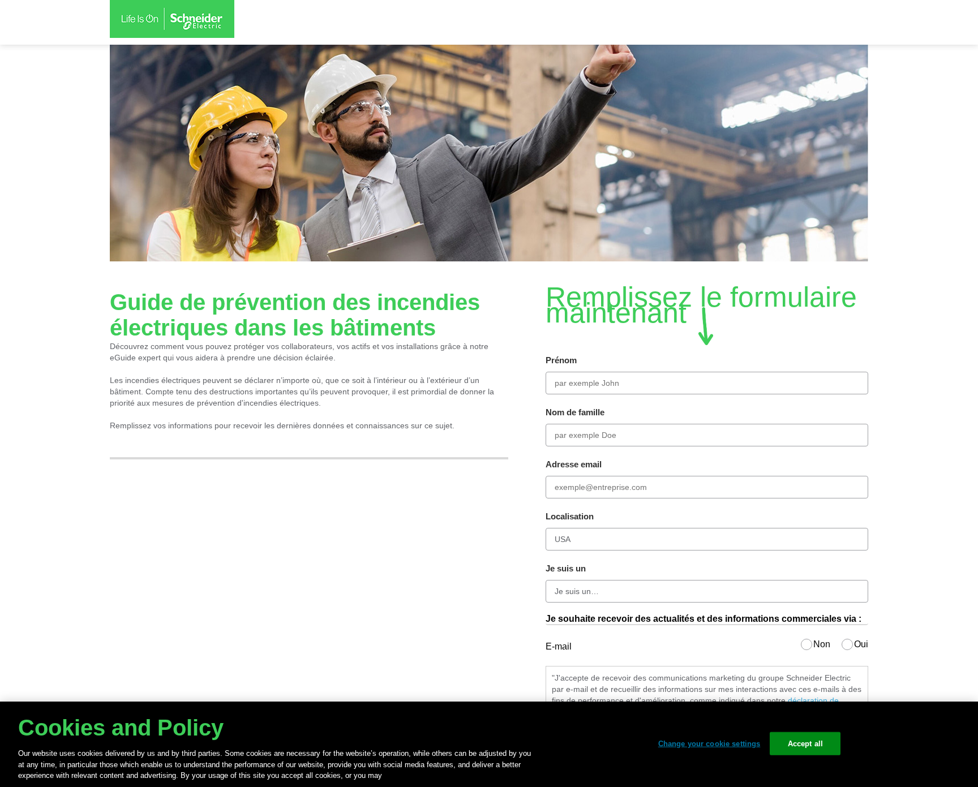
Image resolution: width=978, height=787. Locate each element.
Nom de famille (575, 412)
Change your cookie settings (709, 743)
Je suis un (566, 568)
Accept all (805, 743)
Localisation (570, 516)
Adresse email (574, 464)
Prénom (561, 360)
